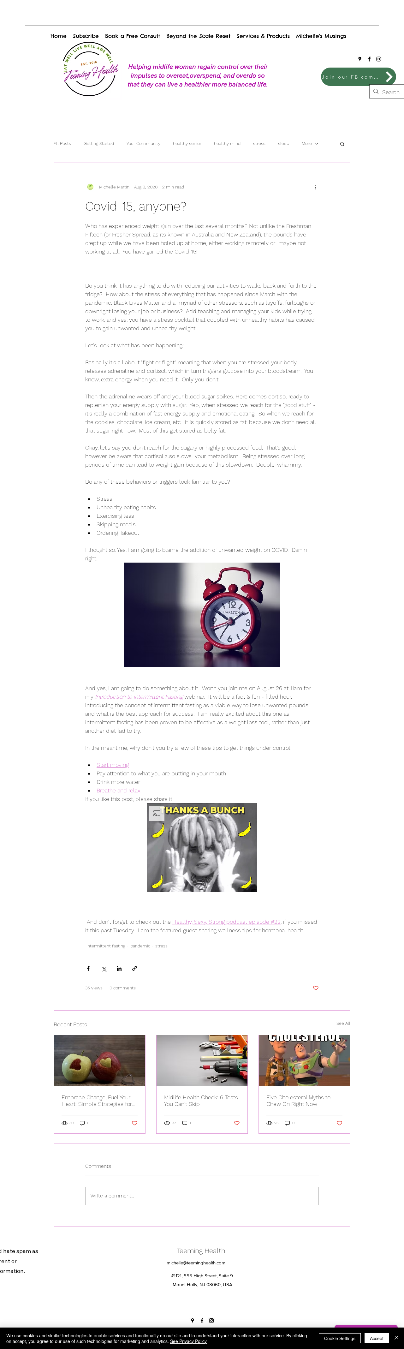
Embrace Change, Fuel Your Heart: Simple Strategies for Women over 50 (97, 1100)
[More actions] (315, 187)
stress (259, 143)
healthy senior (187, 143)
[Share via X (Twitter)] (104, 968)
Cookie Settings (339, 1338)
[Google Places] (360, 59)
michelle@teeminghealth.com (196, 1262)
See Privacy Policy (188, 1341)
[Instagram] (379, 59)
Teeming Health (203, 1251)
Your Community (143, 143)
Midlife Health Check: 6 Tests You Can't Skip (201, 1100)
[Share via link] (135, 968)
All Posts (62, 143)
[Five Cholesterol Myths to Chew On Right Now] (304, 1060)
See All (343, 1023)
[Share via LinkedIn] (119, 968)
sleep (283, 143)
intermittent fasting (105, 945)
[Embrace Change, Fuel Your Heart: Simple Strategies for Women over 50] (99, 1060)
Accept (376, 1338)
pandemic (140, 945)
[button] (342, 143)
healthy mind (227, 143)
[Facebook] (369, 59)
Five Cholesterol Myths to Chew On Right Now (298, 1100)
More (307, 143)
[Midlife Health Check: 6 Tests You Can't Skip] (202, 1060)
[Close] (396, 1338)
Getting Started (99, 143)
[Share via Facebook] (88, 968)
